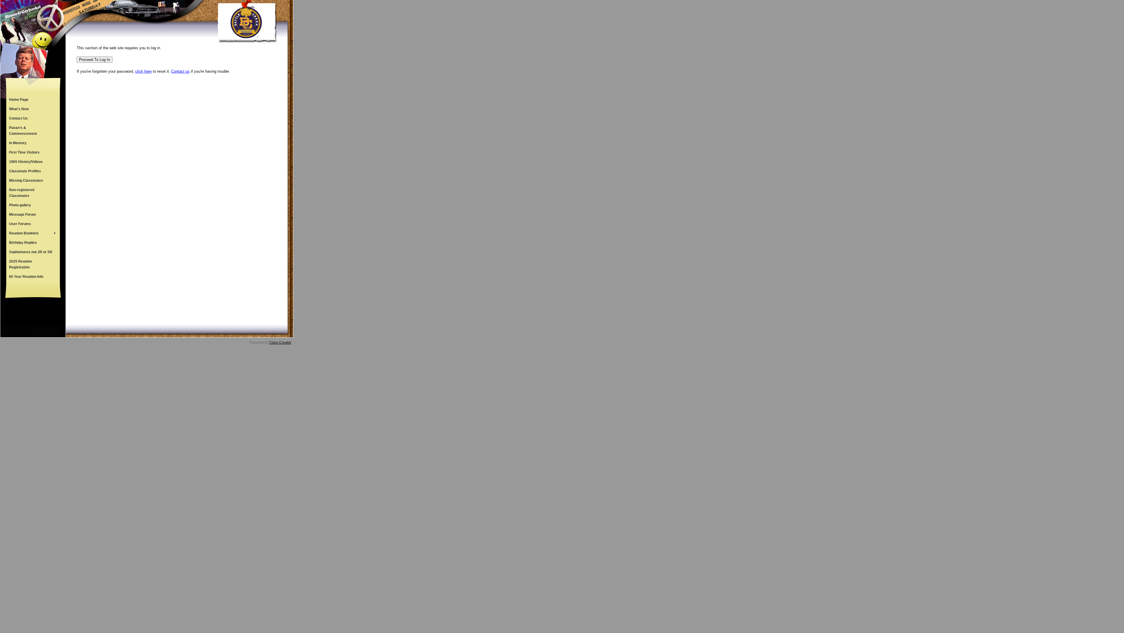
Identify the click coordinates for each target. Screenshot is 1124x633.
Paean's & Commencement (23, 131)
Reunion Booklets (22, 233)
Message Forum (22, 214)
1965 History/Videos (26, 162)
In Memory (18, 143)
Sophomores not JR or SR (30, 252)
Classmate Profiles (25, 171)
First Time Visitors (24, 152)
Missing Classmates (26, 180)
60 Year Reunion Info (26, 277)
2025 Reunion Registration (20, 264)
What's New (19, 109)
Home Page (18, 100)
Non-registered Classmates (21, 193)
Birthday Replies (23, 243)
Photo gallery (20, 205)
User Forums (20, 224)
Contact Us (18, 118)
